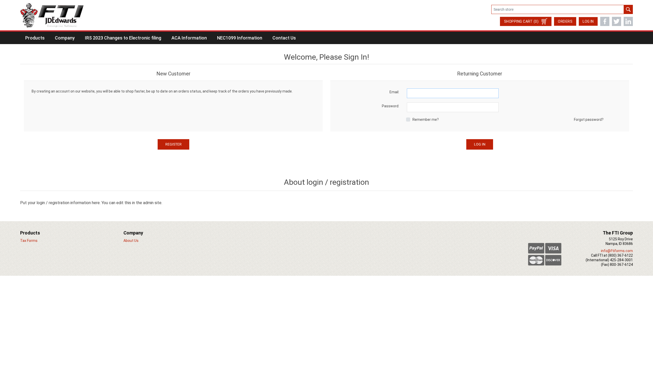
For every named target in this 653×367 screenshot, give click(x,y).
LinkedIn (628, 21)
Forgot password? (589, 119)
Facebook (604, 21)
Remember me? (425, 119)
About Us (131, 241)
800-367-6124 (621, 265)
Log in (588, 21)
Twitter (616, 21)
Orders (565, 21)
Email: (394, 92)
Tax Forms (28, 241)
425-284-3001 (621, 260)
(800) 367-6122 (620, 255)
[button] (35, 38)
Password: (390, 106)
